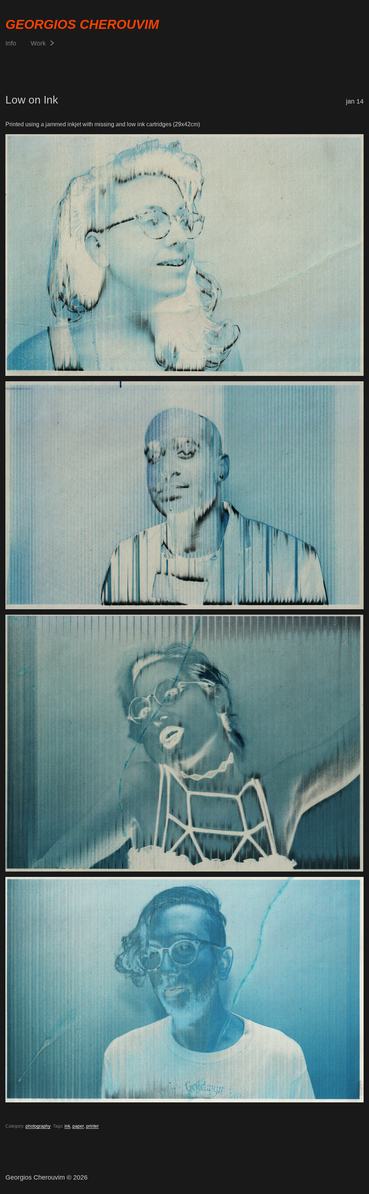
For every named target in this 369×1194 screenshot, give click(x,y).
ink (67, 1126)
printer (92, 1126)
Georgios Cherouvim (82, 24)
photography (38, 1126)
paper (78, 1126)
